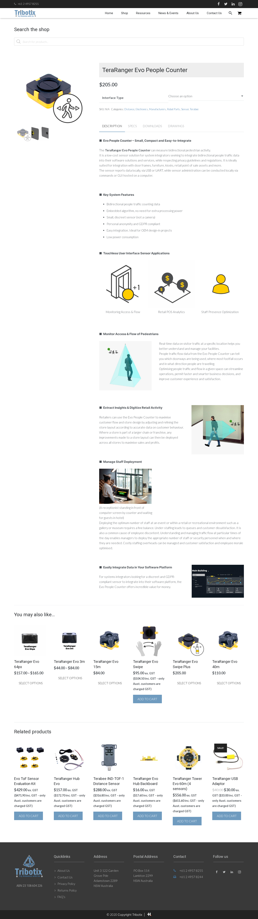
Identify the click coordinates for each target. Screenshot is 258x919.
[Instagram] (240, 4)
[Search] (230, 13)
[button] (77, 62)
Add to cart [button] (147, 699)
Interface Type (113, 98)
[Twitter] (225, 4)
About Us (63, 870)
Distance (129, 109)
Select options (31, 683)
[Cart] (239, 13)
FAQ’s (61, 897)
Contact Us (65, 877)
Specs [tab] (132, 126)
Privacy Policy (66, 883)
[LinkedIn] (233, 4)
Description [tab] (112, 126)
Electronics (142, 109)
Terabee (194, 109)
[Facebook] (218, 4)
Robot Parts (173, 109)
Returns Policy (67, 890)
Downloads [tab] (152, 126)
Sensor (185, 109)
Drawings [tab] (176, 126)
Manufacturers (157, 109)
